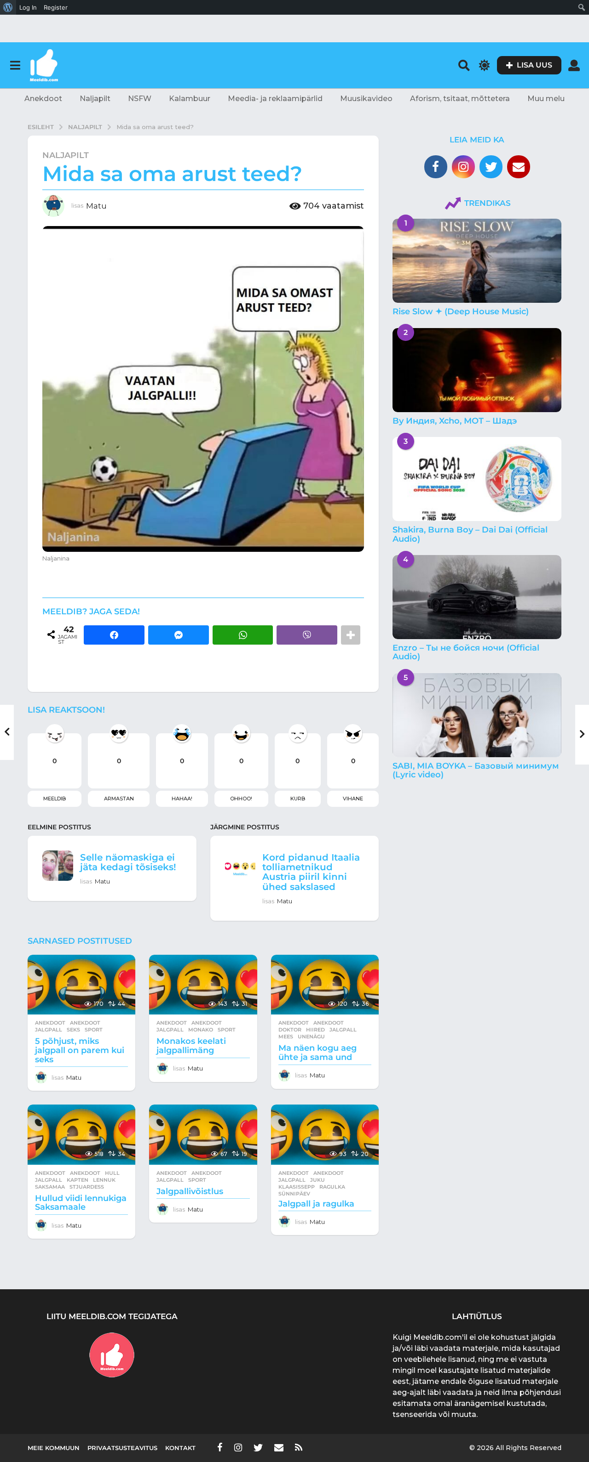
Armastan (119, 798)
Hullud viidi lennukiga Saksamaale (81, 1203)
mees (285, 1036)
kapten (77, 1180)
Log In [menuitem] (28, 7)
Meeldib (54, 798)
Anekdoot (43, 98)
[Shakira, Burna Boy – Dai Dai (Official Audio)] (477, 479)
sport (94, 1029)
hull (112, 1173)
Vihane (353, 798)
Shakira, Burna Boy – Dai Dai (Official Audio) (470, 534)
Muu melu (546, 98)
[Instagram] (463, 166)
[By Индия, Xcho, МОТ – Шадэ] (477, 370)
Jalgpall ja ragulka (316, 1204)
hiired (315, 1029)
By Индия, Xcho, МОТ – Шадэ (455, 421)
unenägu (311, 1036)
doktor (289, 1029)
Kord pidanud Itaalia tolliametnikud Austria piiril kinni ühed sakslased (311, 872)
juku (317, 1180)
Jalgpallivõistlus (189, 1191)
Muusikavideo (366, 98)
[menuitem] (8, 7)
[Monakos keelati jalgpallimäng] (203, 984)
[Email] (518, 166)
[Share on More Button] (350, 635)
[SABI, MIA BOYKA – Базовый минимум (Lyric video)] (477, 715)
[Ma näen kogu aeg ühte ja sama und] (325, 984)
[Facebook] (435, 166)
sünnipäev (294, 1193)
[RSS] (298, 1447)
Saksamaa (50, 1187)
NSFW (139, 98)
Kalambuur (189, 98)
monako (200, 1029)
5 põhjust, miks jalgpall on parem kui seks (79, 1050)
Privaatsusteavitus (122, 1447)
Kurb (297, 798)
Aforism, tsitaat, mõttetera (460, 98)
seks (73, 1029)
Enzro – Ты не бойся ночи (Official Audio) (466, 652)
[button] (15, 65)
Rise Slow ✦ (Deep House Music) (461, 311)
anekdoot (85, 1023)
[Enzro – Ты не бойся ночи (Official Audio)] (477, 597)
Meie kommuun (54, 1447)
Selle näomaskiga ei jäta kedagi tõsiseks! (128, 862)
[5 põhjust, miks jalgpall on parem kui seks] (81, 984)
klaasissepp (296, 1187)
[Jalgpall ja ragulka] (325, 1134)
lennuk (104, 1180)
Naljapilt (95, 98)
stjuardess (86, 1187)
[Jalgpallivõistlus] (203, 1134)
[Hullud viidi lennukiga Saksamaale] (81, 1134)
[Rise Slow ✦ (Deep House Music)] (477, 261)
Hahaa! (182, 798)
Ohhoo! (241, 798)
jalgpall (48, 1029)
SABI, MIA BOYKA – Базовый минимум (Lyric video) (476, 770)
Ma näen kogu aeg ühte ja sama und (317, 1052)
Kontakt (180, 1447)
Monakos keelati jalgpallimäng (191, 1045)
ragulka (332, 1187)
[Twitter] (490, 166)
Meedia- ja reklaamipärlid (275, 98)
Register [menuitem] (56, 7)
